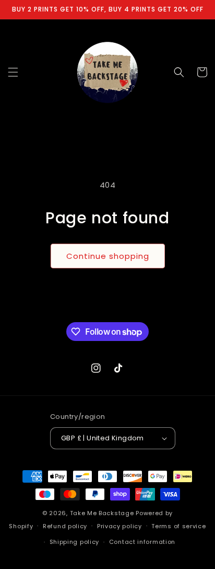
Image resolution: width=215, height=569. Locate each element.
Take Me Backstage (102, 513)
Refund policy (65, 526)
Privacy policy (119, 526)
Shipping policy (75, 542)
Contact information (142, 542)
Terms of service (178, 526)
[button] (13, 72)
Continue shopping (107, 256)
